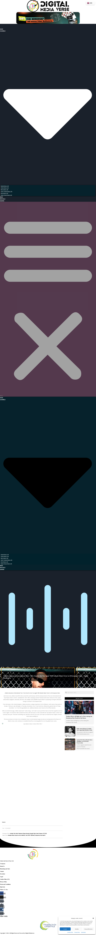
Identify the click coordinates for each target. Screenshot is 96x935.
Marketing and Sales (5, 868)
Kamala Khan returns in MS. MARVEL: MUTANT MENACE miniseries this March (26, 835)
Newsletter (2, 874)
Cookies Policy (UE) (5, 879)
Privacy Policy (77, 932)
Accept (65, 929)
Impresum (2, 887)
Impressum (83, 932)
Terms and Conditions (5, 884)
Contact (2, 871)
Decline (77, 929)
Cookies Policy (70, 932)
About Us (2, 866)
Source (3, 822)
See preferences (88, 929)
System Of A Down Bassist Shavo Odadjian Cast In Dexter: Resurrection (84, 741)
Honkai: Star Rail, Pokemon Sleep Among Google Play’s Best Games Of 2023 (28, 833)
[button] (93, 918)
